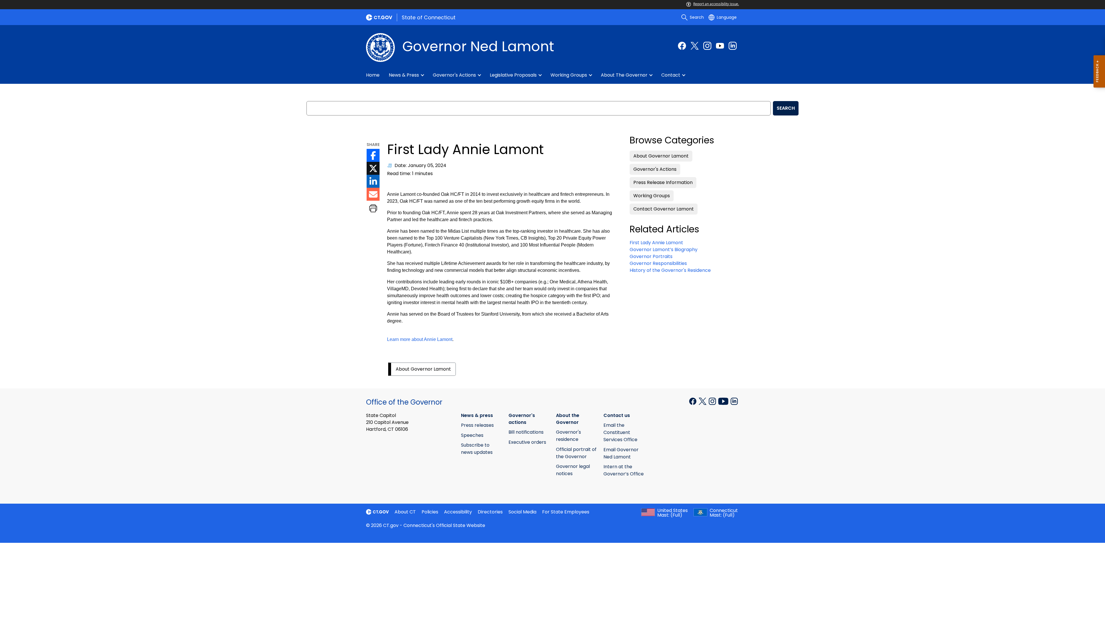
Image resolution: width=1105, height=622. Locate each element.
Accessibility (458, 512)
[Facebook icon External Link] (373, 155)
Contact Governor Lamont (663, 209)
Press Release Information (663, 182)
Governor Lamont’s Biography (664, 249)
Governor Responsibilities (658, 263)
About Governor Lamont (423, 369)
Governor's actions (454, 75)
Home (373, 75)
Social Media (522, 512)
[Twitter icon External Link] (373, 168)
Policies (430, 512)
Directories (490, 512)
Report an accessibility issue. (716, 3)
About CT (405, 512)
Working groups (568, 75)
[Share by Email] (373, 194)
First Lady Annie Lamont (656, 242)
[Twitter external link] (695, 46)
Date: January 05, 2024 (420, 165)
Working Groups (651, 195)
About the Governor (624, 75)
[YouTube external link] (720, 46)
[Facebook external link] (682, 46)
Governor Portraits (651, 256)
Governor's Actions (655, 169)
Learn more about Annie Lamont (419, 339)
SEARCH (786, 108)
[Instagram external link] (707, 46)
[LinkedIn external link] (733, 46)
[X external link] (703, 400)
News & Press (404, 75)
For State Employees (565, 512)
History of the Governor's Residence (670, 270)
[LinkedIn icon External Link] (373, 181)
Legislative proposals (513, 75)
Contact (670, 75)
